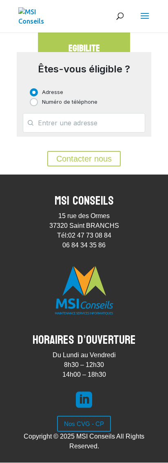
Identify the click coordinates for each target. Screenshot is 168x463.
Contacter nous (84, 158)
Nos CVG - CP (84, 423)
